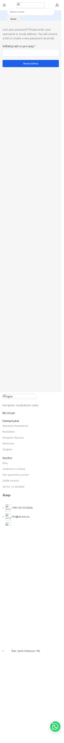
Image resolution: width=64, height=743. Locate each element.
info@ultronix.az (21, 516)
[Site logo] (31, 5)
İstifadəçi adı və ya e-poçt (19, 46)
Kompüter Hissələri (13, 437)
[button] (55, 726)
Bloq (5, 463)
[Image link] (20, 396)
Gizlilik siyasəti (11, 480)
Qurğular (7, 449)
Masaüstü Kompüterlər (16, 426)
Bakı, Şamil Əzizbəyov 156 (26, 651)
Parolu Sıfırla (30, 63)
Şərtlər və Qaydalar (14, 486)
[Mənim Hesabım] (57, 5)
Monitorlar (8, 443)
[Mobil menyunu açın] (4, 5)
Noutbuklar (9, 431)
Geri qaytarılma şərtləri (16, 475)
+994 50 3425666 (22, 507)
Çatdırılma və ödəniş (14, 469)
